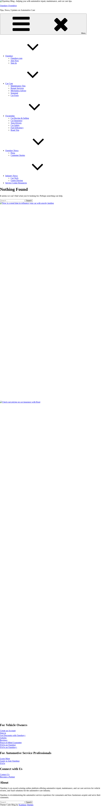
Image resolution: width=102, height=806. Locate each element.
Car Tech (14, 178)
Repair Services (17, 88)
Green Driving (17, 180)
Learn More (5, 758)
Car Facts (15, 95)
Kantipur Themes (26, 805)
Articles (3, 738)
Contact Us (4, 774)
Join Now (15, 61)
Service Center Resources (16, 183)
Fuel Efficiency (17, 128)
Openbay (9, 56)
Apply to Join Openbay (10, 761)
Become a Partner (7, 777)
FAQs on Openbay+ (8, 747)
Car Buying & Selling (20, 118)
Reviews (3, 740)
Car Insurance (16, 120)
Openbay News (11, 150)
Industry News (11, 176)
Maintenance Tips (18, 86)
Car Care (9, 83)
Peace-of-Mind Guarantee (11, 742)
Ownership (10, 116)
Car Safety (15, 125)
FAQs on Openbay (8, 745)
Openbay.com (16, 58)
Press (13, 153)
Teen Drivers (16, 123)
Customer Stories (18, 155)
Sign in (3, 733)
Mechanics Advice (18, 90)
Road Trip (15, 130)
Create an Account (8, 731)
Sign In (14, 63)
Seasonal (14, 93)
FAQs (2, 763)
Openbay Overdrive (8, 6)
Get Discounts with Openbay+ (13, 735)
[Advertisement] (17, 619)
